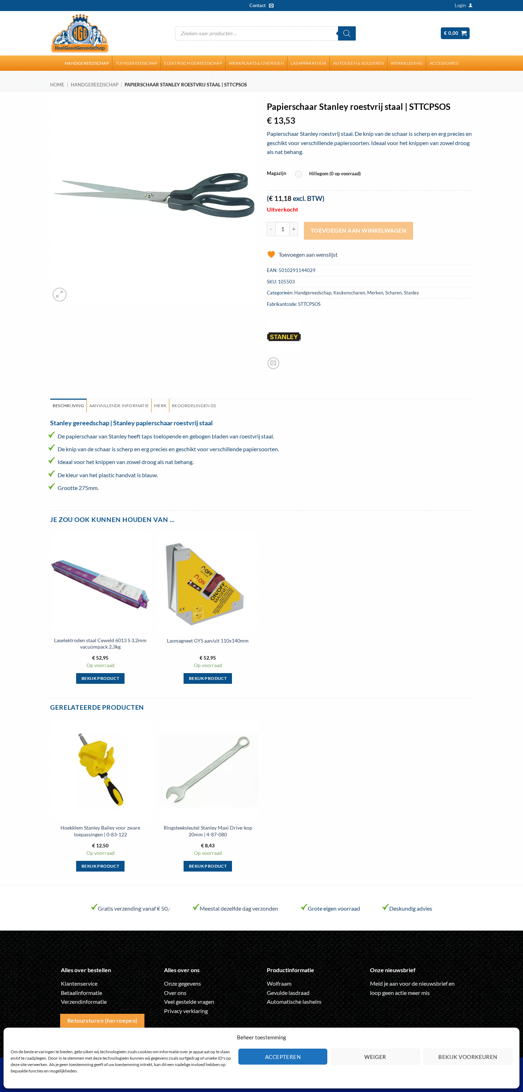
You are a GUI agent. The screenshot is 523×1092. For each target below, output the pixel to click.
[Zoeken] (347, 33)
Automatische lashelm (294, 1001)
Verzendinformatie (84, 1001)
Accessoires (443, 63)
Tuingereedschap (137, 63)
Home (57, 84)
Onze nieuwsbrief (393, 969)
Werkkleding (407, 63)
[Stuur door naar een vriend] (273, 363)
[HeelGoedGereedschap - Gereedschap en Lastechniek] (79, 33)
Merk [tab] (160, 405)
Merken (375, 292)
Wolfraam (279, 983)
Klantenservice (79, 983)
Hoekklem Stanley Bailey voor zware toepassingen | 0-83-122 (100, 831)
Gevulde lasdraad (288, 992)
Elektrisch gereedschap (193, 63)
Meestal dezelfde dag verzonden (239, 908)
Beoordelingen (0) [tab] (194, 405)
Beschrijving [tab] (68, 405)
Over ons (175, 992)
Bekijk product (100, 678)
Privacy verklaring (186, 1010)
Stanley (411, 292)
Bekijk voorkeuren (467, 1057)
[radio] (329, 174)
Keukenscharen (349, 292)
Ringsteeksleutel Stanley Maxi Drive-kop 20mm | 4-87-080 (208, 831)
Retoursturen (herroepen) (102, 1020)
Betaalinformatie (81, 992)
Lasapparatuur (308, 63)
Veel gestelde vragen (189, 1001)
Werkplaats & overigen (256, 63)
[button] (460, 5)
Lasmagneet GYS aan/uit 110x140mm (208, 641)
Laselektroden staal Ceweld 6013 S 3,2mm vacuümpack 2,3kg (100, 643)
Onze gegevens (182, 983)
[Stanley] (284, 337)
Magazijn (276, 173)
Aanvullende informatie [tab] (119, 405)
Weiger (375, 1057)
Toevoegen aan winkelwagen (359, 230)
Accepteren (283, 1057)
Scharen (393, 292)
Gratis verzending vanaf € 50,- (134, 908)
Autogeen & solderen (358, 63)
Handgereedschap (87, 63)
